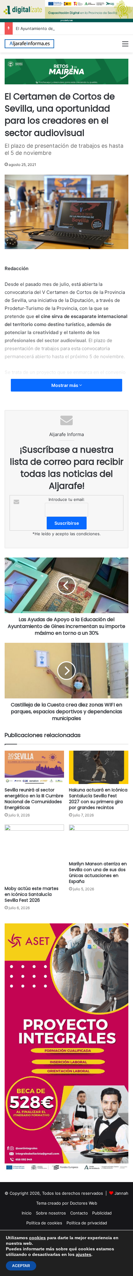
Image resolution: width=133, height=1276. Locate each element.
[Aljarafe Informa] (29, 43)
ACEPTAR (21, 1266)
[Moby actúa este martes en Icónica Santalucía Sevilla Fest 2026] (34, 854)
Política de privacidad (86, 1222)
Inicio (27, 1212)
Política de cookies (44, 1222)
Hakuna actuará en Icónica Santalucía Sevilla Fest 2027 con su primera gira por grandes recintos (98, 799)
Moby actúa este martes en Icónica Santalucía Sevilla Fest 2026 (31, 894)
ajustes (83, 1254)
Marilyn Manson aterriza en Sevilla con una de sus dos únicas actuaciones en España (98, 872)
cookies (37, 1237)
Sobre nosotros (51, 1212)
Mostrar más (65, 385)
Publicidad (102, 1212)
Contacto (79, 1212)
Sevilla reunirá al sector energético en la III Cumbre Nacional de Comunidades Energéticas (34, 799)
